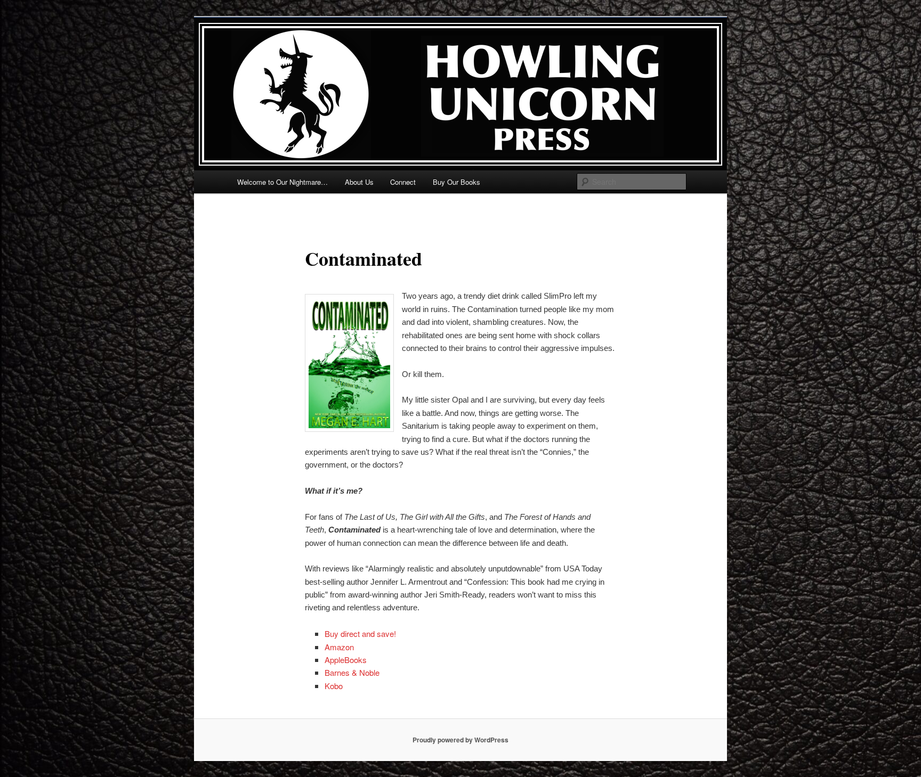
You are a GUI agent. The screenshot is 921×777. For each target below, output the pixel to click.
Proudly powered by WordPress (460, 740)
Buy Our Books (456, 182)
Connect (403, 182)
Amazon (339, 646)
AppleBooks (346, 659)
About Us (359, 182)
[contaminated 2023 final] (349, 363)
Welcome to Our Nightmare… (282, 182)
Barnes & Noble (352, 672)
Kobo (334, 685)
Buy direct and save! (360, 633)
